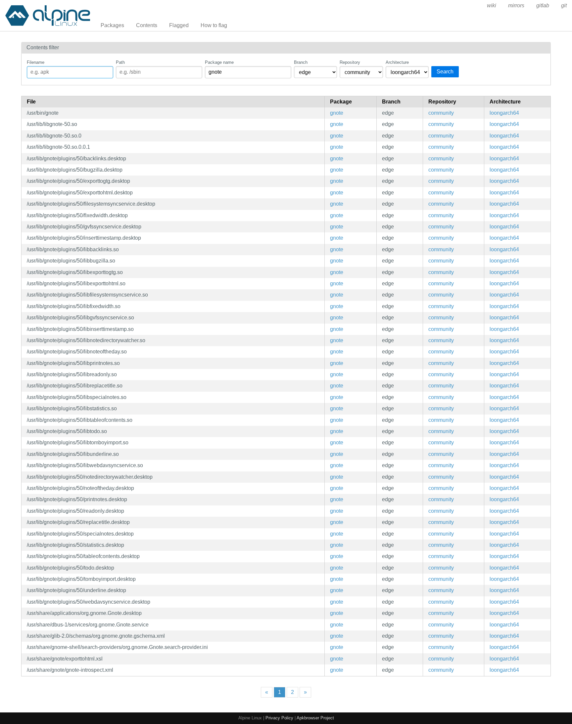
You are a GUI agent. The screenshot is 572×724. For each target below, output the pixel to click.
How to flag (214, 25)
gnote (336, 113)
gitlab (542, 5)
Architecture (397, 62)
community (441, 113)
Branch (301, 62)
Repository (350, 62)
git (564, 5)
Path (120, 62)
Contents (146, 25)
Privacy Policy (279, 717)
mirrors (516, 5)
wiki (491, 5)
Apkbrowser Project (315, 717)
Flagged (179, 25)
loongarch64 (504, 113)
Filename (35, 62)
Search (445, 71)
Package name (219, 62)
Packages (112, 25)
